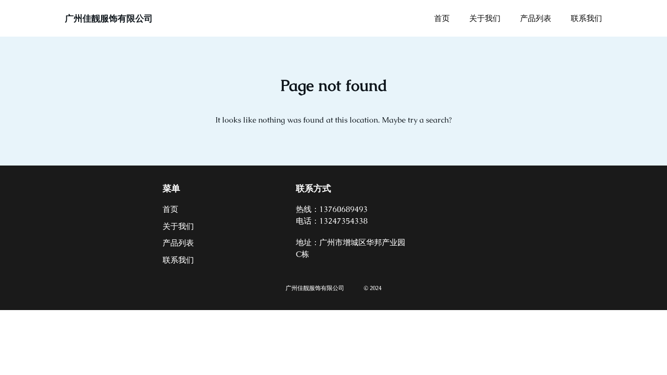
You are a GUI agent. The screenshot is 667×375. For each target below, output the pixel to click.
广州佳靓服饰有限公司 (109, 18)
